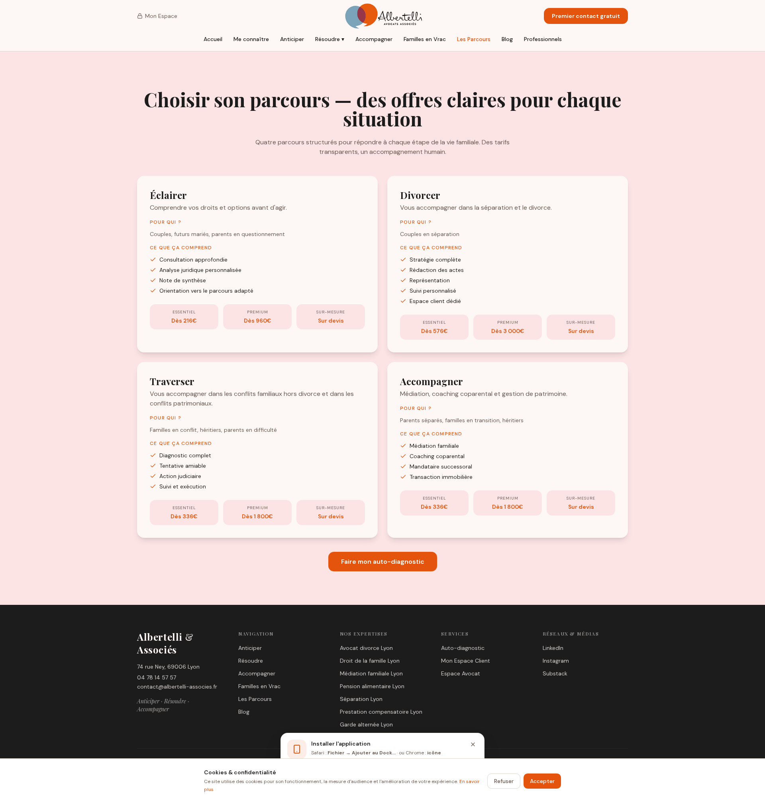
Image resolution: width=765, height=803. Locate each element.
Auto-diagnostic (462, 647)
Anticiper (292, 39)
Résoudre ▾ (329, 39)
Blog (507, 39)
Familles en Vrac (425, 39)
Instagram (556, 660)
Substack (555, 673)
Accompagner (373, 39)
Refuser (504, 781)
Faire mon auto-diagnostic (382, 561)
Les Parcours (473, 39)
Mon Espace (161, 16)
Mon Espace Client (465, 660)
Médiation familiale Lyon (371, 673)
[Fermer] (473, 744)
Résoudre (250, 660)
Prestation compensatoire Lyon (381, 711)
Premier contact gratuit (586, 16)
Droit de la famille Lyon (370, 660)
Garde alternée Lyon (366, 724)
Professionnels (543, 39)
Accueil (213, 39)
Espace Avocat (460, 673)
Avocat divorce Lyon (366, 647)
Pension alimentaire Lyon (372, 686)
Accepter (542, 781)
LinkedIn (553, 647)
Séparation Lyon (361, 699)
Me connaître (251, 39)
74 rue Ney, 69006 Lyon (168, 666)
